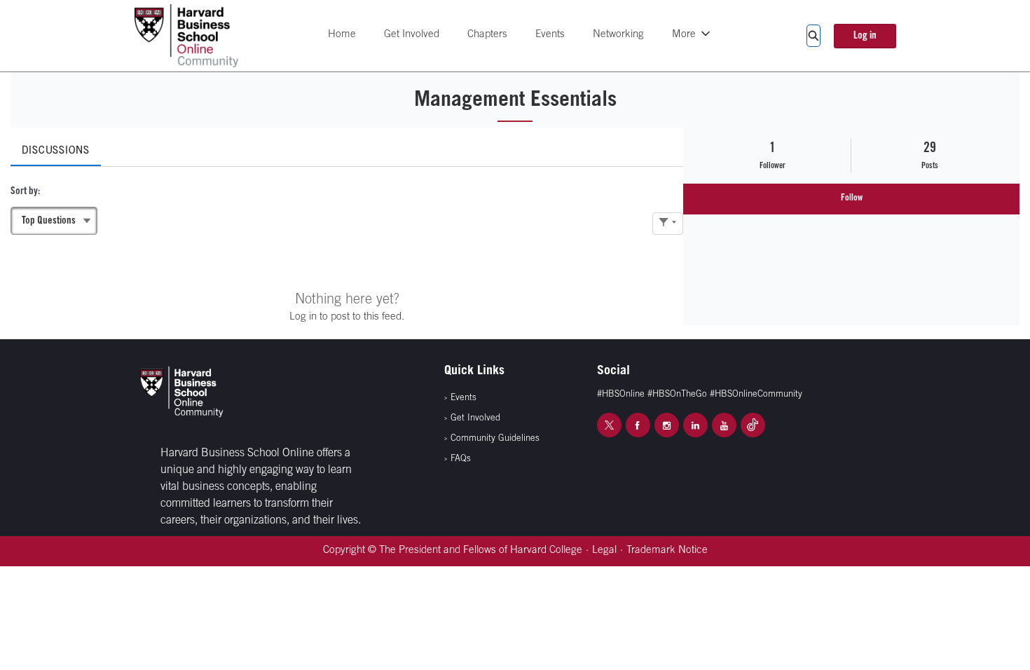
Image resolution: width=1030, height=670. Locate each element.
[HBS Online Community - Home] (186, 36)
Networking (618, 34)
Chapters (487, 34)
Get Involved (411, 34)
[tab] (56, 147)
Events (550, 34)
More (684, 34)
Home (342, 34)
